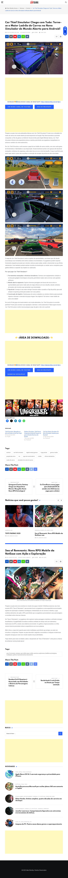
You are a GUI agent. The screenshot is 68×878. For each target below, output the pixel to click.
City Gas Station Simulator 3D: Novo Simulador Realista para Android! (51, 433)
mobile (39, 456)
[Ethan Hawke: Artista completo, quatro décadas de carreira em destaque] (9, 798)
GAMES (42, 530)
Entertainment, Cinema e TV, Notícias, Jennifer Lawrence (32, 808)
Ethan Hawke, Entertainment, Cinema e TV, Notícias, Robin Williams (35, 796)
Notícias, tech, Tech (21, 784)
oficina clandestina (49, 456)
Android (7, 530)
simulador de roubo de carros (25, 460)
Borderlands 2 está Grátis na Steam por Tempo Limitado (50, 683)
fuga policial (44, 452)
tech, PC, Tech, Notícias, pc (23, 821)
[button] (58, 500)
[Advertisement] (34, 89)
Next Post (55, 482)
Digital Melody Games (32, 452)
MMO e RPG (50, 530)
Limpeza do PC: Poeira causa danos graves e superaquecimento (38, 824)
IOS (11, 530)
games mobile (54, 452)
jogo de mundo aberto (29, 456)
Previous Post (14, 482)
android (8, 452)
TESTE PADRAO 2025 (12, 533)
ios (19, 456)
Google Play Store (10, 456)
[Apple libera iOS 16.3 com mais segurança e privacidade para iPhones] (9, 774)
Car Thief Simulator (18, 452)
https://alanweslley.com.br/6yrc (51, 102)
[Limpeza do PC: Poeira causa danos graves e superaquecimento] (9, 823)
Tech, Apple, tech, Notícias (23, 772)
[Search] (66, 2)
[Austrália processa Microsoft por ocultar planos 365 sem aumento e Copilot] (9, 786)
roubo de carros (10, 460)
